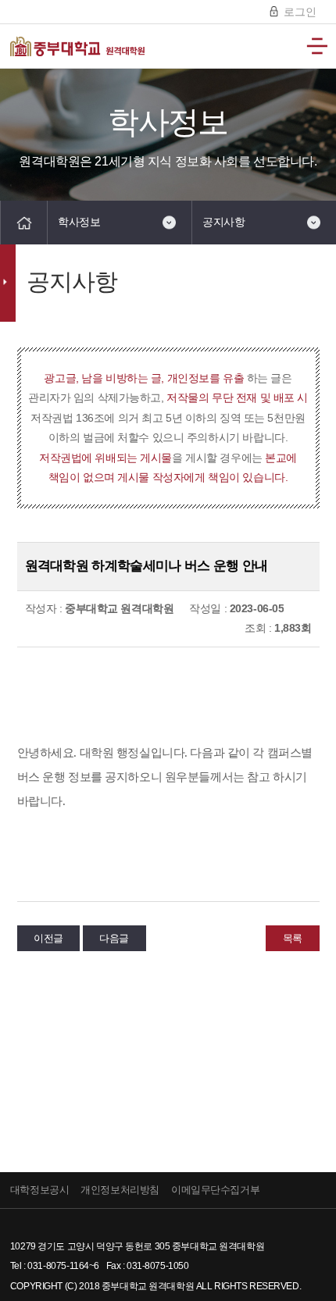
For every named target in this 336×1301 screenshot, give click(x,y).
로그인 (298, 11)
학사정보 (79, 222)
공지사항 (223, 222)
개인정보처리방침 (119, 1190)
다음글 (114, 938)
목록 (292, 938)
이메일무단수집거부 (215, 1190)
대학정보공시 (39, 1190)
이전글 (48, 938)
